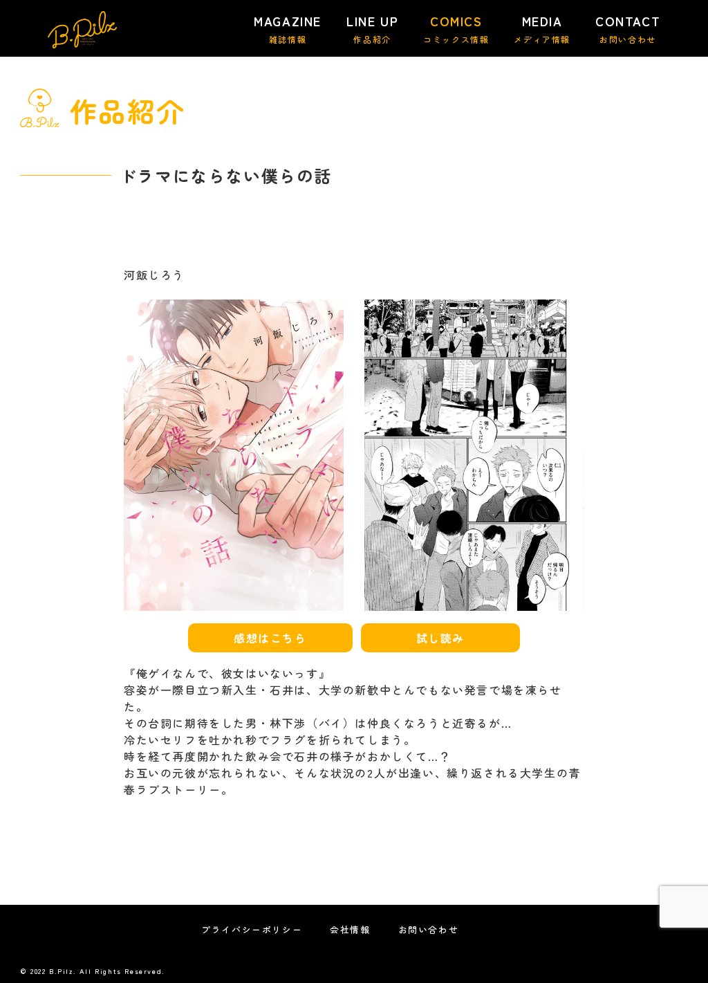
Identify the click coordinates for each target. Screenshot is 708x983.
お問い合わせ (428, 929)
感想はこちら (270, 638)
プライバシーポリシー (251, 929)
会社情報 (350, 929)
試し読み (440, 638)
